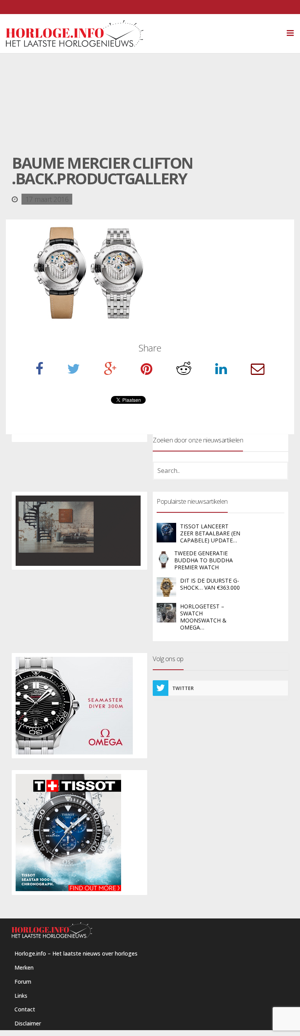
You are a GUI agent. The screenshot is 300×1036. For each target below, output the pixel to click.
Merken (24, 967)
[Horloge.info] (150, 33)
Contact (24, 1009)
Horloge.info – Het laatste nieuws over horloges (76, 953)
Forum (22, 981)
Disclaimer (27, 1023)
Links (20, 995)
